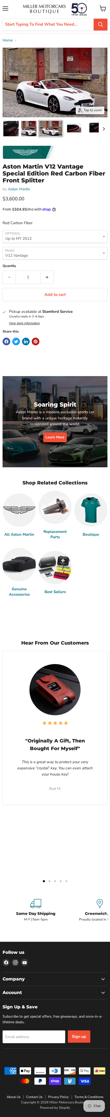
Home (8, 40)
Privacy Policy (58, 1097)
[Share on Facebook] (6, 341)
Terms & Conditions (88, 1097)
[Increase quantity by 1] (47, 277)
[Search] (100, 24)
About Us (13, 1097)
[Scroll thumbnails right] (103, 128)
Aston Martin (19, 189)
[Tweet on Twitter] (16, 341)
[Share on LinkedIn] (26, 341)
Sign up (79, 1036)
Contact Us (34, 1097)
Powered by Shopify (55, 1107)
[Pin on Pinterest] (35, 341)
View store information (24, 323)
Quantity (9, 266)
